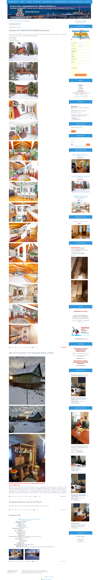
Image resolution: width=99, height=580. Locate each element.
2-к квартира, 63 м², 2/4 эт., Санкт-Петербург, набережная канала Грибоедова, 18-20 (80, 197)
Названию (18, 27)
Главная (10, 20)
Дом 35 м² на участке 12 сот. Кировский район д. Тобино (31, 353)
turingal (30, 509)
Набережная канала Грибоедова (81, 221)
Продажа (12, 347)
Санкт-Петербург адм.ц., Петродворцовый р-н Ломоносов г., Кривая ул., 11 (31, 520)
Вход (84, 22)
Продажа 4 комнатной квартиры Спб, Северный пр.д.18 (81, 155)
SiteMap (12, 572)
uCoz (9, 572)
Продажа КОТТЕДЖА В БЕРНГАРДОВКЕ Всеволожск (29, 30)
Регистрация (79, 22)
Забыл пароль (78, 146)
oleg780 (29, 347)
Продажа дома (14, 515)
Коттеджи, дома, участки (19, 20)
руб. (80, 157)
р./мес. (80, 200)
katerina (29, 561)
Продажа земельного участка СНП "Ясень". (25, 502)
